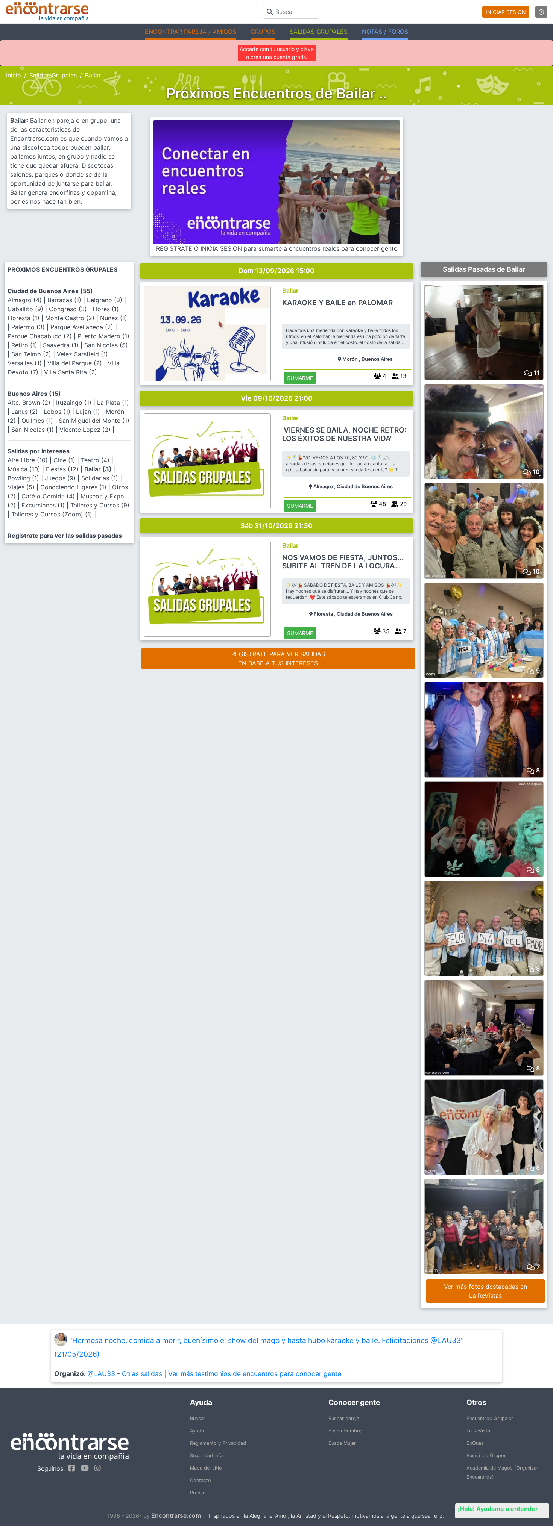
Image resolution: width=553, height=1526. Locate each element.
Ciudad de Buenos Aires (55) (50, 291)
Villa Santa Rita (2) (71, 372)
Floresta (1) (24, 318)
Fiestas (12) (63, 469)
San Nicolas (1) (33, 429)
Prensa (197, 1493)
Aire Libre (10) (29, 460)
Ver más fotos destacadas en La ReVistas (485, 1291)
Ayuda (197, 1431)
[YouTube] (83, 1468)
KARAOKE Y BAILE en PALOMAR (337, 303)
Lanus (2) (25, 411)
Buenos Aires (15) (34, 393)
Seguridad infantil (209, 1455)
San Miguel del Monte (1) (94, 420)
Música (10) (25, 469)
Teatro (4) (96, 460)
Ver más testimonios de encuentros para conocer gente (254, 1374)
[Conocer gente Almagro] (207, 461)
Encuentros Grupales (490, 1418)
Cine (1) (65, 460)
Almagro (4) (26, 300)
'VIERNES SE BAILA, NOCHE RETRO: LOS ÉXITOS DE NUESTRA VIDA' (344, 434)
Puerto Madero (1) (103, 336)
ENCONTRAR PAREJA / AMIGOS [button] (190, 31)
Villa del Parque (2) (75, 363)
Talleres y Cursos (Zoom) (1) (52, 514)
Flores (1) (107, 309)
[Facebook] (70, 1468)
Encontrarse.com (176, 1515)
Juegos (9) (61, 478)
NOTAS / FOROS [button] (385, 31)
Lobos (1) (58, 411)
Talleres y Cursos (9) (99, 505)
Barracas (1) (65, 300)
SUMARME (300, 378)
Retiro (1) (25, 345)
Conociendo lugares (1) (74, 487)
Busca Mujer (342, 1443)
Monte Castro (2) (70, 318)
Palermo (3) (29, 327)
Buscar (197, 1418)
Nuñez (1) (113, 318)
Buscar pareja (343, 1418)
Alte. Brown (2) (30, 402)
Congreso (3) (69, 309)
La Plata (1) (113, 402)
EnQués (475, 1443)
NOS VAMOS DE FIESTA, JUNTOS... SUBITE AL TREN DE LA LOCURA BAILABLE (343, 562)
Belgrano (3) (105, 300)
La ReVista (478, 1431)
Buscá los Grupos (486, 1455)
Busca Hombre (345, 1431)
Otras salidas (142, 1374)
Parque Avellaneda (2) (82, 327)
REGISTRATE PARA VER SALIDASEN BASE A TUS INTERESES (278, 658)
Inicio (13, 75)
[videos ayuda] (541, 12)
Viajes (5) (22, 487)
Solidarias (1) (100, 478)
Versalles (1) (26, 363)
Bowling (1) (24, 478)
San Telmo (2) (32, 354)
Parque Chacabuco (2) (41, 336)
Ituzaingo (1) (74, 402)
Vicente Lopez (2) (85, 429)
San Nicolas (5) (106, 345)
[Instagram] (96, 1468)
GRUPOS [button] (263, 31)
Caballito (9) (26, 309)
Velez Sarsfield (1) (83, 354)
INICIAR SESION (506, 12)
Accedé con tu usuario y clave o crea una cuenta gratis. (277, 53)
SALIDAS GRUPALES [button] (319, 31)
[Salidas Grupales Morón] (207, 334)
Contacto (200, 1480)
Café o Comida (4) (49, 496)
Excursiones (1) (44, 505)
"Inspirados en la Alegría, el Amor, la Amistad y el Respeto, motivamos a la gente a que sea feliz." (326, 1515)
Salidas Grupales (53, 75)
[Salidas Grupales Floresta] (207, 588)
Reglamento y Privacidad (218, 1443)
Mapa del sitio (206, 1468)
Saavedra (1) (62, 345)
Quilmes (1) (38, 420)
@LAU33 (101, 1374)
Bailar (290, 290)
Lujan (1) (89, 411)
